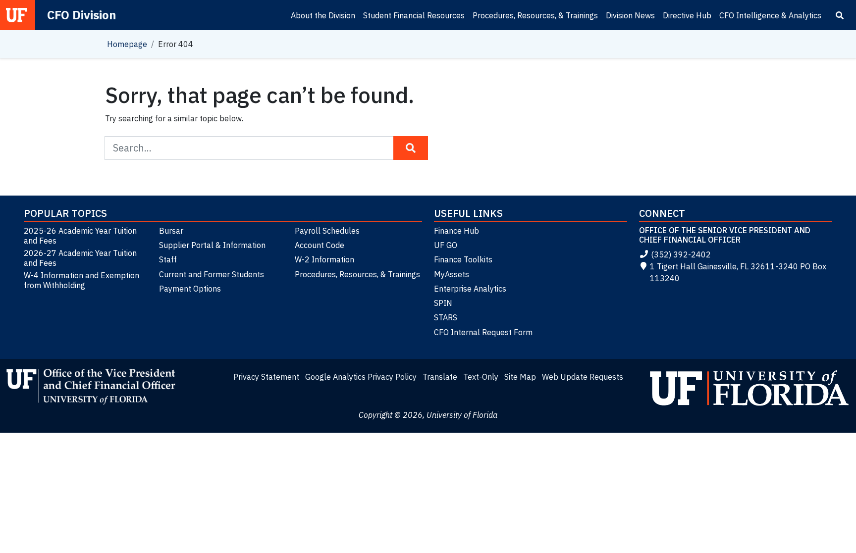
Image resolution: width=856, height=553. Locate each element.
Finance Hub (456, 231)
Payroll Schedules (327, 231)
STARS (445, 317)
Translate (440, 377)
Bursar (171, 231)
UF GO (445, 245)
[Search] (839, 15)
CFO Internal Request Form (483, 332)
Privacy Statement (266, 377)
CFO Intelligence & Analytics (770, 15)
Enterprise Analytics (470, 289)
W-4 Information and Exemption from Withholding (81, 280)
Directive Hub (687, 15)
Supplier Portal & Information (212, 245)
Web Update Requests (582, 377)
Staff (168, 259)
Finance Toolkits (463, 259)
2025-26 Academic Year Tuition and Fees (80, 236)
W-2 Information (324, 259)
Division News (630, 15)
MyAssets (451, 274)
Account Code (319, 245)
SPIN (443, 303)
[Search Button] (410, 148)
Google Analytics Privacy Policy (361, 377)
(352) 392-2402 (681, 254)
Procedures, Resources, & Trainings (535, 15)
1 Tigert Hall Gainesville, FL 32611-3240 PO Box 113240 (738, 272)
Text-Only (480, 377)
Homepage (127, 44)
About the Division (323, 15)
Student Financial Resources (414, 15)
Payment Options (190, 289)
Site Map (520, 377)
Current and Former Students (211, 274)
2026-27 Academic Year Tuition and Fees (80, 258)
